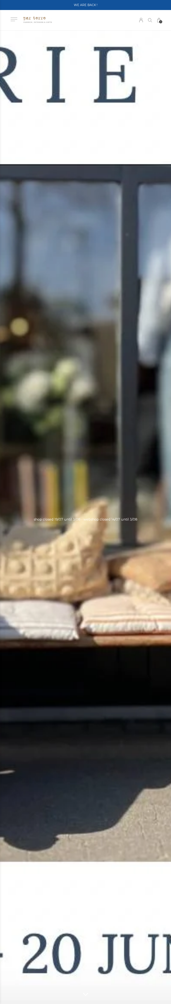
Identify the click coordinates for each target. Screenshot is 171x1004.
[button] (14, 19)
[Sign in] (141, 20)
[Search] (150, 20)
